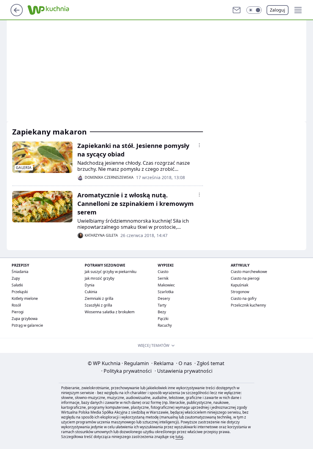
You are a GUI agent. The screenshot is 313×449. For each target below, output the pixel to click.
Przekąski (20, 291)
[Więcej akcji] (199, 145)
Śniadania (20, 271)
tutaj (179, 436)
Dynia (89, 285)
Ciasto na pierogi (245, 278)
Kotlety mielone (25, 298)
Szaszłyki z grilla (98, 305)
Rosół (16, 305)
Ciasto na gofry (243, 298)
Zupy (16, 278)
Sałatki (17, 285)
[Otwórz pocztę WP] (236, 10)
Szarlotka (166, 291)
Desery (164, 298)
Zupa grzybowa (25, 318)
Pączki (163, 318)
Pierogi (18, 311)
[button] (254, 10)
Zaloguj (277, 10)
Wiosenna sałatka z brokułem (109, 311)
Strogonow (240, 291)
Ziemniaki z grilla (99, 298)
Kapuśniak (239, 285)
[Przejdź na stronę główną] (16, 14)
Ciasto (163, 271)
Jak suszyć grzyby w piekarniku (110, 271)
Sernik (163, 278)
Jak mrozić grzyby (99, 278)
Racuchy (165, 325)
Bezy (162, 311)
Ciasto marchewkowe (249, 271)
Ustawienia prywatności (183, 371)
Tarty (162, 305)
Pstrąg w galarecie (27, 325)
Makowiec (166, 285)
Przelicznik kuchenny (248, 305)
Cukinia (91, 291)
